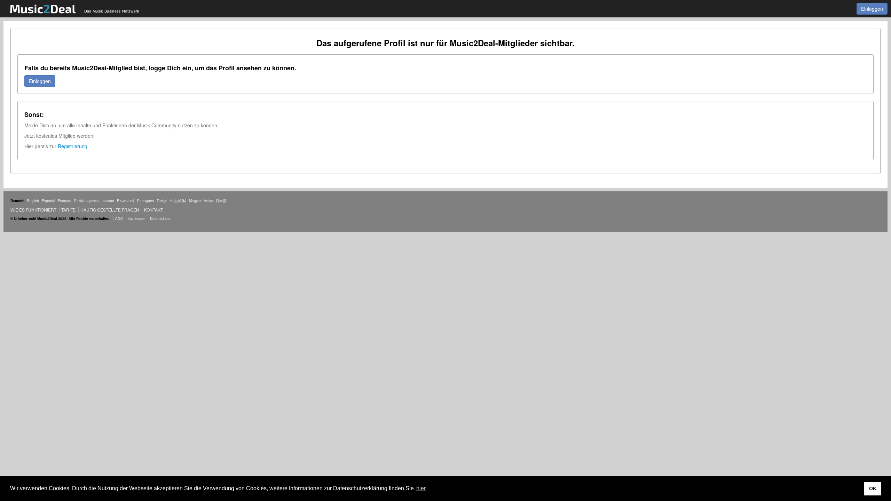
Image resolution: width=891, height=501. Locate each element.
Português (145, 200)
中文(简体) (178, 200)
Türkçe (162, 200)
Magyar (195, 200)
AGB (119, 218)
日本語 (221, 200)
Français (64, 200)
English (33, 200)
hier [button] (421, 488)
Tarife (69, 210)
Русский (93, 200)
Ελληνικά (125, 200)
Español (48, 200)
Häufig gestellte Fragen (109, 210)
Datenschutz (160, 218)
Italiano (108, 200)
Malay (208, 200)
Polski (79, 200)
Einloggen (872, 8)
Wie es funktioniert (33, 210)
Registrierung (72, 146)
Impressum (136, 218)
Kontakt (153, 210)
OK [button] (872, 488)
